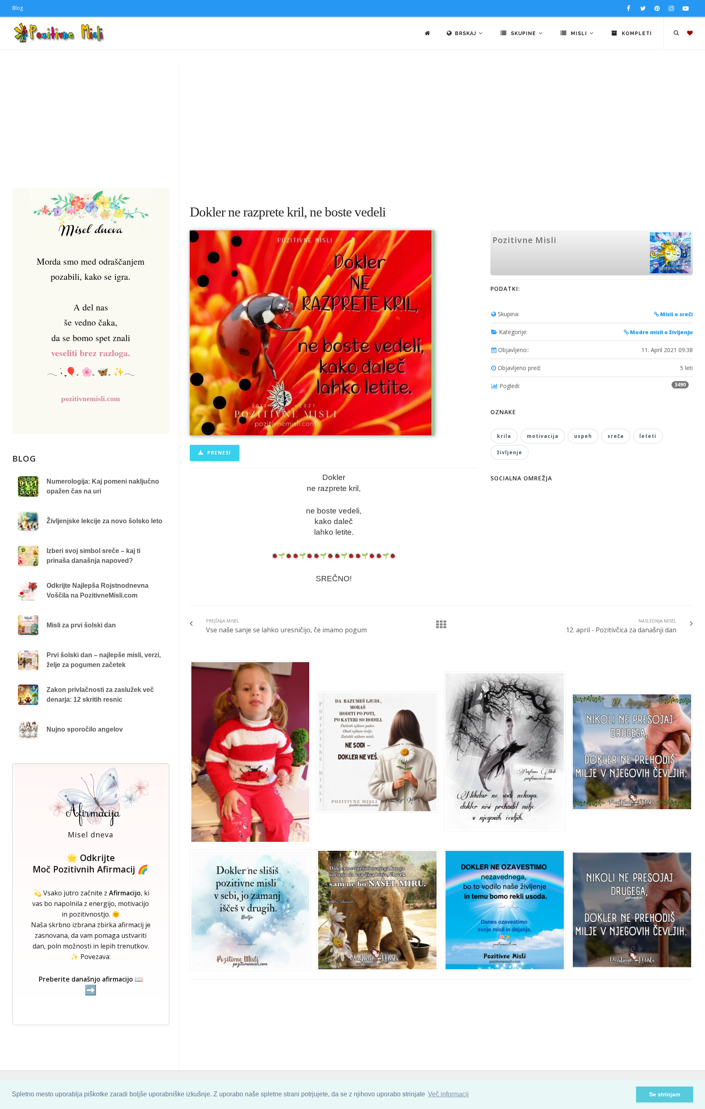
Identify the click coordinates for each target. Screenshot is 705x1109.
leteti (647, 436)
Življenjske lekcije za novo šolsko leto (104, 521)
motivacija (543, 436)
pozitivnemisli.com (90, 399)
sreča (615, 436)
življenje (509, 452)
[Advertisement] (352, 127)
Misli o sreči (676, 314)
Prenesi (218, 452)
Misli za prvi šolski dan (81, 625)
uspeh (583, 436)
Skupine (523, 33)
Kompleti (636, 33)
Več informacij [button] (448, 1094)
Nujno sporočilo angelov (85, 729)
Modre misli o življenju (661, 332)
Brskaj (466, 33)
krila (504, 436)
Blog (17, 7)
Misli (579, 33)
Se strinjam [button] (664, 1094)
